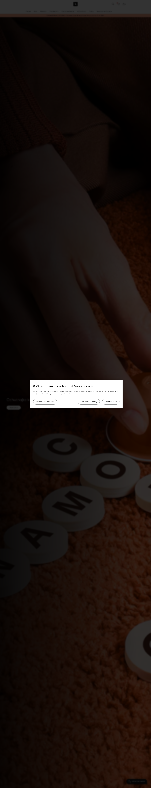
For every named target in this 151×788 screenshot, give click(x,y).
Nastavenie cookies (45, 401)
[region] (76, 394)
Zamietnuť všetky (88, 401)
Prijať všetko (111, 401)
